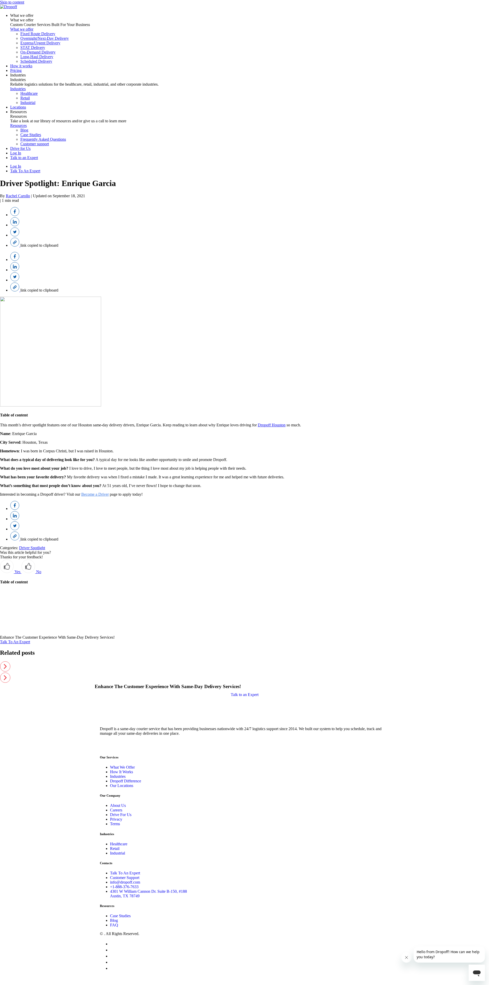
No (38, 572)
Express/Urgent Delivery (40, 43)
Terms (115, 824)
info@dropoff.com (125, 882)
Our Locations (121, 785)
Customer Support (124, 877)
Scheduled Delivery (36, 61)
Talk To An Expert (25, 171)
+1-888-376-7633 (124, 887)
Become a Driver (95, 494)
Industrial (27, 102)
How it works (21, 66)
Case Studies (30, 135)
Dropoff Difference (125, 781)
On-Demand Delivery (38, 52)
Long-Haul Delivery (36, 57)
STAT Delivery (32, 47)
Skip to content (12, 2)
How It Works (121, 772)
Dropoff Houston (272, 425)
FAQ (114, 925)
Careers (116, 810)
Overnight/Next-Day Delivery (44, 38)
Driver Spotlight (32, 548)
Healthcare (29, 93)
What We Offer (122, 767)
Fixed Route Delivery (37, 34)
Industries (18, 75)
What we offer (21, 15)
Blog (24, 130)
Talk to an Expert (24, 157)
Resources (18, 112)
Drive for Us (20, 148)
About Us (118, 805)
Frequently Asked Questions (43, 139)
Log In (15, 153)
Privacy (116, 819)
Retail (25, 98)
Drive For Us (120, 814)
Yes (17, 572)
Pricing (16, 70)
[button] (244, 667)
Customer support (34, 144)
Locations (18, 107)
